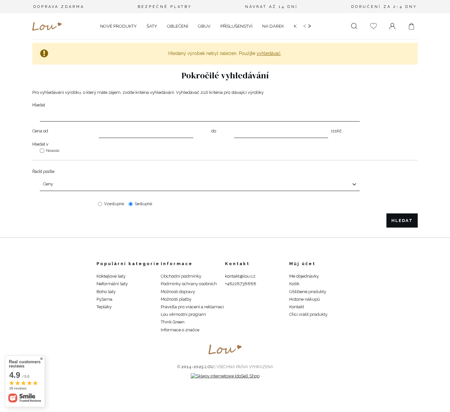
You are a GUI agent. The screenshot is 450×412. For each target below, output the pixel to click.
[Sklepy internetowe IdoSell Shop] (225, 375)
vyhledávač (269, 53)
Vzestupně (114, 204)
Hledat (38, 104)
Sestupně (143, 204)
